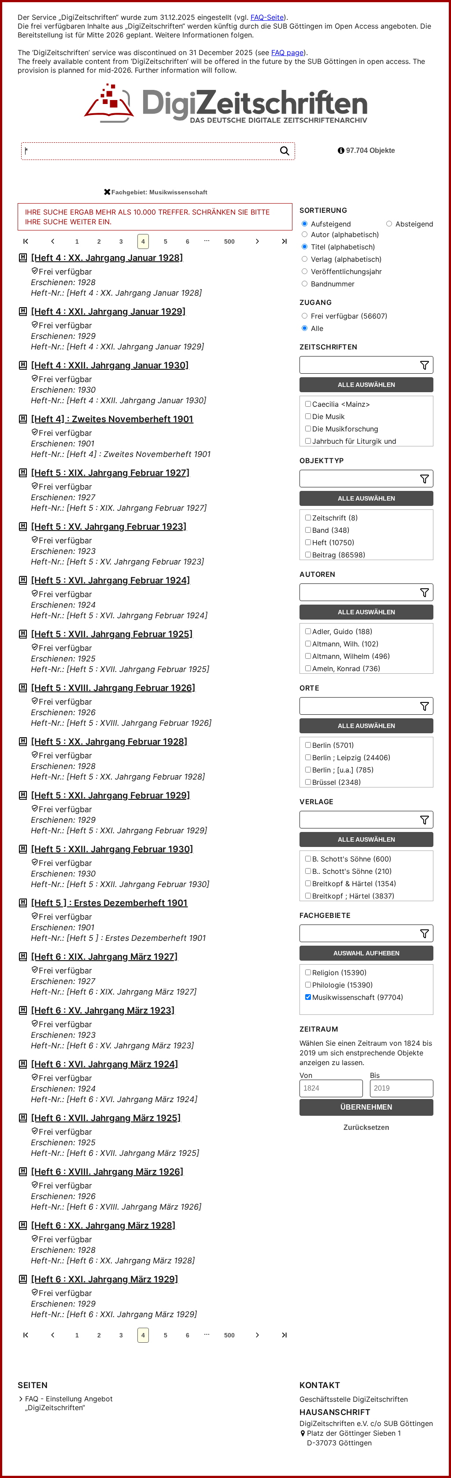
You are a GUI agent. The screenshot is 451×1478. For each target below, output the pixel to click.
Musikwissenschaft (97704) (357, 997)
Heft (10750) (333, 542)
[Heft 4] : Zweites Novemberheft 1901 (112, 419)
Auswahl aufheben (366, 953)
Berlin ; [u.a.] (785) (343, 769)
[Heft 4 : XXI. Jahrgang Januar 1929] (108, 311)
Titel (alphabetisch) (342, 246)
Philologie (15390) (342, 984)
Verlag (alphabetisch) (345, 259)
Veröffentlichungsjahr (345, 271)
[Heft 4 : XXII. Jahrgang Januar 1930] (110, 365)
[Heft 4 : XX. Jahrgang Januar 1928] (107, 258)
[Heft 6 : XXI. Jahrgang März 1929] (104, 1279)
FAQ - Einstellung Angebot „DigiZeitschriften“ (69, 1403)
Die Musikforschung (345, 428)
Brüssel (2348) (336, 782)
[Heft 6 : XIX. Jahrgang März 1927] (104, 956)
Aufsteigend (330, 223)
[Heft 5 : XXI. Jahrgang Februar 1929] (110, 795)
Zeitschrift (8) (335, 517)
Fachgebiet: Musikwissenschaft (159, 192)
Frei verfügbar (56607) (348, 316)
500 (229, 241)
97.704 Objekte (369, 150)
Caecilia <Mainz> (341, 404)
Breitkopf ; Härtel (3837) (353, 895)
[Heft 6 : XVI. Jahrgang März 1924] (104, 1064)
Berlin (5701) (333, 745)
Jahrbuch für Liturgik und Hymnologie (349, 445)
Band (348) (331, 530)
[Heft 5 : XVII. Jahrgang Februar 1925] (112, 634)
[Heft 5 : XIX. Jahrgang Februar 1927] (110, 473)
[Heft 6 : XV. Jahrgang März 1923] (103, 1010)
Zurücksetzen (366, 1127)
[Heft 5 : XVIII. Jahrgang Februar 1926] (113, 688)
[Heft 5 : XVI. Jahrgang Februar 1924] (110, 580)
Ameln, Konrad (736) (346, 668)
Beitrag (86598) (339, 554)
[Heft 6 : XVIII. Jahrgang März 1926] (107, 1171)
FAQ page (287, 52)
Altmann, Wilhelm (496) (351, 656)
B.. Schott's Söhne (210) (352, 871)
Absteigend (413, 223)
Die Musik (328, 416)
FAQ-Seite (267, 17)
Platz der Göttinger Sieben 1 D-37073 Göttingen (354, 1438)
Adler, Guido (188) (342, 631)
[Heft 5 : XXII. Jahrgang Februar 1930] (112, 849)
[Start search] (284, 151)
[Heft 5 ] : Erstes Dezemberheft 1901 (109, 903)
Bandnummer (332, 283)
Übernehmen (366, 1107)
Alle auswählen (366, 384)
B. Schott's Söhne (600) (352, 858)
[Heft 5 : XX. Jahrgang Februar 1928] (109, 741)
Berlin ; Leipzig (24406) (351, 757)
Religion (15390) (339, 972)
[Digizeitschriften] (225, 104)
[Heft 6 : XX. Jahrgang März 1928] (103, 1225)
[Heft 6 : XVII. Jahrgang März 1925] (106, 1118)
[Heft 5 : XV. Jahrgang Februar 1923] (109, 526)
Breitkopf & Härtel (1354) (354, 883)
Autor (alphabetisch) (344, 234)
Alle (316, 328)
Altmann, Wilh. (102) (345, 643)
